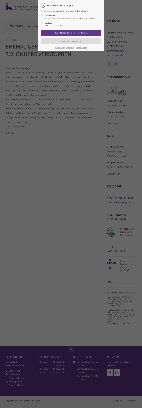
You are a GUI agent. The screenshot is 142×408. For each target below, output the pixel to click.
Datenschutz (60, 48)
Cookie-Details (81, 48)
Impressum (70, 48)
